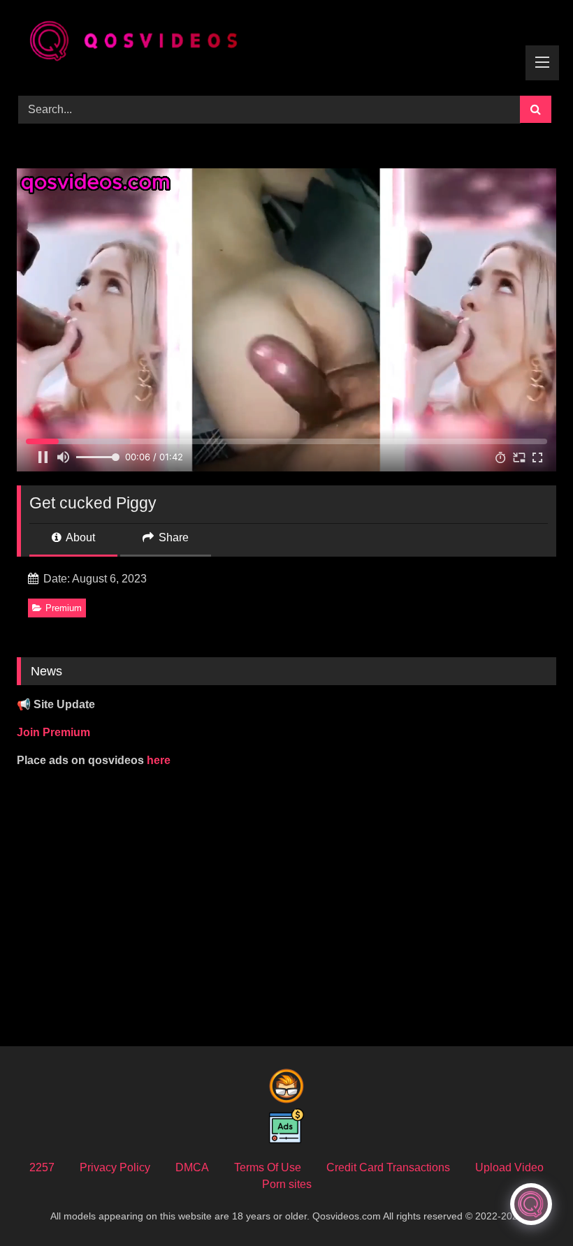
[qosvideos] (286, 43)
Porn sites (287, 1184)
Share (172, 537)
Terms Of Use (267, 1167)
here (159, 760)
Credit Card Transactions (388, 1167)
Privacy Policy (115, 1167)
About (79, 537)
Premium (63, 608)
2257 (42, 1167)
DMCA (192, 1167)
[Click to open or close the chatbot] (531, 1204)
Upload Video (509, 1167)
